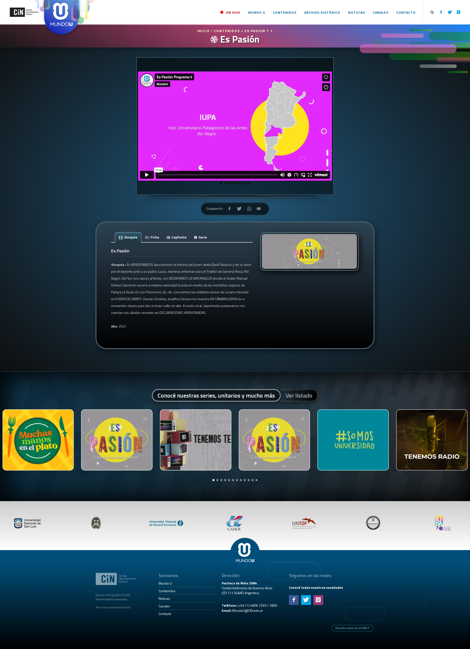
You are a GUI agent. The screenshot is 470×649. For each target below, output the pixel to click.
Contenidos (167, 590)
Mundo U (165, 583)
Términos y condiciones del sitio (112, 607)
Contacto (165, 613)
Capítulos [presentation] (179, 237)
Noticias (164, 598)
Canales (164, 606)
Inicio (204, 30)
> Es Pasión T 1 (257, 30)
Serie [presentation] (202, 237)
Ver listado (299, 395)
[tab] (128, 237)
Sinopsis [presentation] (130, 237)
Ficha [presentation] (154, 237)
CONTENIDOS (227, 30)
